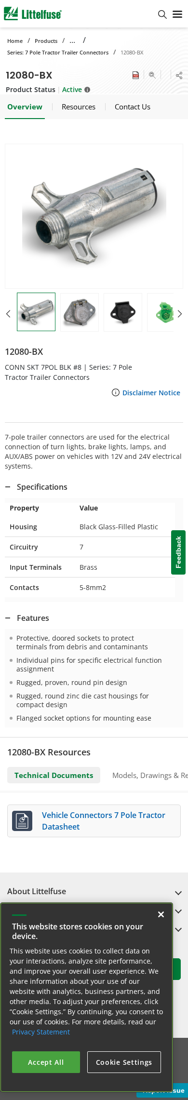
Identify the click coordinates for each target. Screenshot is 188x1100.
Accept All (46, 1062)
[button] (94, 216)
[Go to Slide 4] (166, 312)
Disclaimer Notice (151, 392)
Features (33, 618)
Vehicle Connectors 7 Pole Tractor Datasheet (103, 821)
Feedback (178, 553)
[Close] (161, 914)
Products (46, 40)
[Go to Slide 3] (123, 312)
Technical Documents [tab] (53, 775)
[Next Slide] (180, 314)
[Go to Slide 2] (79, 312)
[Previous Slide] (8, 314)
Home (15, 40)
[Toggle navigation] (177, 13)
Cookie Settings (124, 1062)
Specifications (42, 487)
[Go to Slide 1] (36, 312)
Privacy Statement (41, 1031)
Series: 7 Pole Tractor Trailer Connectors (57, 52)
